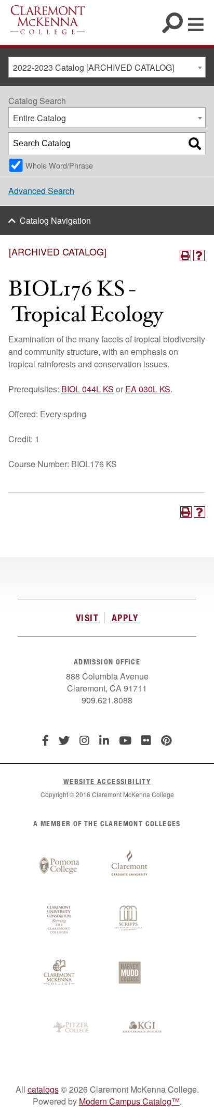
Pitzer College (72, 1027)
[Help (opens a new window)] (199, 255)
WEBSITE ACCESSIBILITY (107, 781)
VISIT (87, 617)
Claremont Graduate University (129, 865)
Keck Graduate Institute (142, 1027)
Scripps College (129, 920)
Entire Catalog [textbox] (39, 118)
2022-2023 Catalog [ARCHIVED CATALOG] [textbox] (93, 67)
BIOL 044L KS (87, 389)
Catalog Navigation (55, 220)
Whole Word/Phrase (59, 165)
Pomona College (59, 865)
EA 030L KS (147, 389)
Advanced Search (41, 191)
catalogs (43, 1089)
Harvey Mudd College (129, 973)
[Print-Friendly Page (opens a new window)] (185, 255)
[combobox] (107, 67)
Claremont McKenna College (47, 19)
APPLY (125, 617)
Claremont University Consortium (59, 920)
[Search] (195, 143)
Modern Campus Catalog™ (129, 1101)
